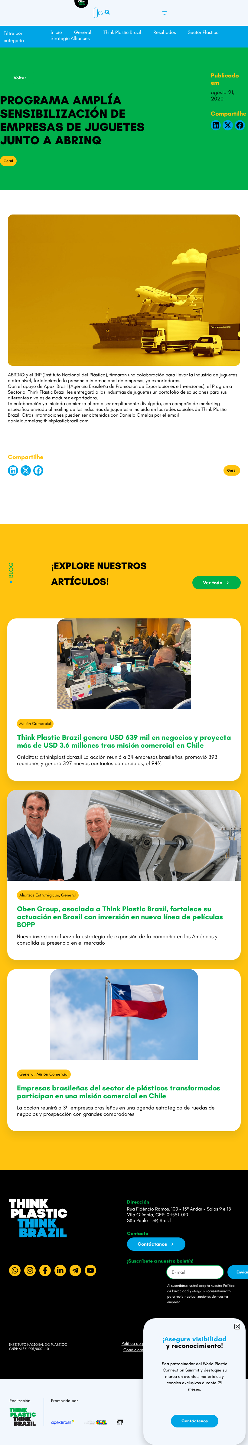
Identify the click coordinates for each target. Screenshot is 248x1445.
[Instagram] (30, 1270)
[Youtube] (90, 1270)
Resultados (164, 32)
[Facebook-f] (45, 1270)
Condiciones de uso (141, 1349)
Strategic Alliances (70, 38)
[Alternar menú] (165, 13)
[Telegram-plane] (75, 1270)
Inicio (56, 32)
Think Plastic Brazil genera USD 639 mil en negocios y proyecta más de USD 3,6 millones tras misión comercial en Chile (124, 741)
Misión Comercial (35, 723)
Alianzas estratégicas (39, 895)
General (82, 32)
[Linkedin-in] (60, 1270)
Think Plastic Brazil (122, 32)
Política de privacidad (142, 1343)
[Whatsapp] (15, 1270)
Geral (8, 161)
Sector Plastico (203, 32)
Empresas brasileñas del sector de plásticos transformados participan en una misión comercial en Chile (118, 1091)
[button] (216, 125)
